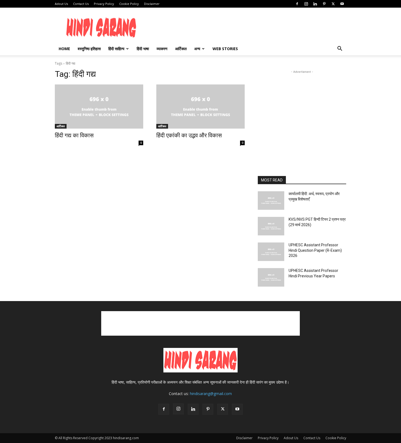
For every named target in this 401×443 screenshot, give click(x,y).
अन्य (197, 48)
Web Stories (225, 48)
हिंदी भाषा (143, 48)
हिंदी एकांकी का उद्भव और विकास (189, 135)
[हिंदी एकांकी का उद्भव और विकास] (200, 106)
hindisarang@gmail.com (211, 393)
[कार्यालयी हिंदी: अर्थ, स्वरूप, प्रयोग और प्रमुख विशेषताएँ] (271, 200)
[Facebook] (297, 4)
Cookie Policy (129, 4)
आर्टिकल (181, 48)
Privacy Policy (104, 4)
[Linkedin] (315, 4)
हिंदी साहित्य (116, 48)
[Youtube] (342, 4)
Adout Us (61, 4)
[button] (339, 49)
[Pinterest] (324, 4)
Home (64, 48)
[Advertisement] (329, 113)
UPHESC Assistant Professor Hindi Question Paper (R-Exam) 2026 (315, 250)
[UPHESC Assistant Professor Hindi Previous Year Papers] (271, 277)
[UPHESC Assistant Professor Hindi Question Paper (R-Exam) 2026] (271, 251)
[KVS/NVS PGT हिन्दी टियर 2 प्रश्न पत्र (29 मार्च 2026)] (271, 226)
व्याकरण (162, 48)
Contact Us (81, 4)
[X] (333, 4)
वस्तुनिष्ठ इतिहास (89, 48)
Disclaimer (152, 4)
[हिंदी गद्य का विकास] (99, 106)
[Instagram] (306, 4)
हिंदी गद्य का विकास (74, 135)
